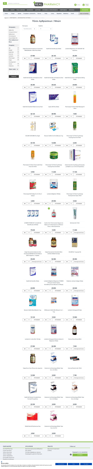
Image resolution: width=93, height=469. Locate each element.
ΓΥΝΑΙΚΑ (6, 10)
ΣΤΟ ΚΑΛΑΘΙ (37, 58)
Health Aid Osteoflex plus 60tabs (53, 48)
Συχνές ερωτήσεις (7, 450)
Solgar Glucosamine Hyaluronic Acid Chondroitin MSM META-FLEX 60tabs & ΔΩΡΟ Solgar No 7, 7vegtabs (33, 253)
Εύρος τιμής (12, 69)
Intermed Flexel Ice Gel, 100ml (75, 368)
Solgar (10, 60)
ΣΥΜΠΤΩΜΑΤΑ (63, 10)
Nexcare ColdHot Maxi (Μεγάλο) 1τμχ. (32, 310)
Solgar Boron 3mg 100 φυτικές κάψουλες (32, 368)
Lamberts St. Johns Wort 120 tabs (32, 339)
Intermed (11, 54)
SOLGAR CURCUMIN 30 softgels (32, 135)
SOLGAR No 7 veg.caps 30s (75, 252)
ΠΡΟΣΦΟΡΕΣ (85, 10)
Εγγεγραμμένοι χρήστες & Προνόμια (33, 454)
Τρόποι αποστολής (7, 452)
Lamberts (11, 56)
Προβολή (41, 25)
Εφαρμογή (13, 76)
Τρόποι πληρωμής (7, 454)
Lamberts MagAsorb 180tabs (53, 193)
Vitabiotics (11, 65)
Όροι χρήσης (28, 450)
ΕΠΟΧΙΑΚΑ (71, 10)
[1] (17, 69)
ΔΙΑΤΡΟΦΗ (37, 10)
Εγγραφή (79, 454)
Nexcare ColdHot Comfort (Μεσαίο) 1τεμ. (53, 135)
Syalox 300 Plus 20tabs (53, 106)
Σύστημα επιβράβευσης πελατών (33, 452)
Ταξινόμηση (25, 25)
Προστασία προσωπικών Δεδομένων (34, 448)
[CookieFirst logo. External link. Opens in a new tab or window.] (1, 461)
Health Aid (11, 52)
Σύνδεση (50, 450)
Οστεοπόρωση (12, 36)
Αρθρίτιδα (11, 30)
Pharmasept (12, 58)
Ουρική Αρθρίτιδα (13, 38)
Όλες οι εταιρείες (84, 13)
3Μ (9, 48)
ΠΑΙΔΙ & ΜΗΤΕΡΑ (21, 10)
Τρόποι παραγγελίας (8, 455)
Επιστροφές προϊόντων (8, 457)
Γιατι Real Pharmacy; (8, 448)
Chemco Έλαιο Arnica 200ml (74, 339)
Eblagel (10, 50)
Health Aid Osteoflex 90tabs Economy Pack (33, 106)
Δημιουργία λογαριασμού (53, 448)
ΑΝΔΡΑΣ (12, 10)
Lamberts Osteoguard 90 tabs (75, 310)
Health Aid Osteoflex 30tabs (32, 281)
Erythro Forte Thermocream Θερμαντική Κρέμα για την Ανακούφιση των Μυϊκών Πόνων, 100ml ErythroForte (53, 224)
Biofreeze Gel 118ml (74, 223)
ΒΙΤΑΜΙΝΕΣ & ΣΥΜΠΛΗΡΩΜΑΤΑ (50, 10)
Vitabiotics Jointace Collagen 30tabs (74, 281)
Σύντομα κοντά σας (79, 232)
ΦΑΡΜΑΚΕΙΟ (30, 10)
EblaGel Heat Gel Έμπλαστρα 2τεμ (32, 426)
